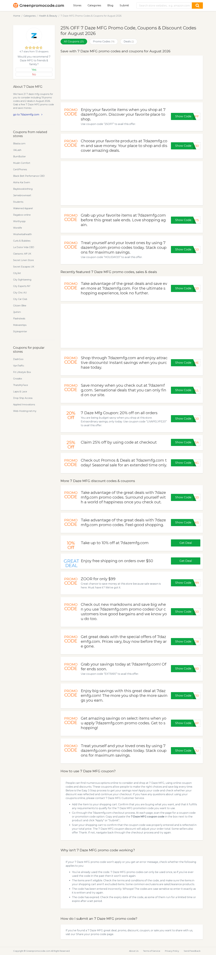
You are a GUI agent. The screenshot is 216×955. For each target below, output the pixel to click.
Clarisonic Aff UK (22, 253)
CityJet (17, 273)
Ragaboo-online (22, 214)
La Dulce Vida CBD (23, 247)
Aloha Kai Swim (21, 182)
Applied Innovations (24, 404)
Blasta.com (19, 143)
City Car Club (20, 299)
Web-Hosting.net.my (24, 411)
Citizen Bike (19, 305)
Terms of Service (151, 951)
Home (16, 15)
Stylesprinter (20, 331)
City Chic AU (20, 292)
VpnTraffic (18, 365)
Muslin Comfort (21, 163)
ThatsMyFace (20, 385)
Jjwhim (17, 312)
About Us (133, 951)
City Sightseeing (22, 279)
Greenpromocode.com (41, 5)
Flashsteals (19, 318)
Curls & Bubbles (21, 240)
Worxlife (17, 227)
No (34, 74)
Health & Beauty (48, 15)
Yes (34, 69)
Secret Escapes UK (23, 266)
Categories (94, 5)
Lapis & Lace (20, 391)
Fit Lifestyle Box (22, 372)
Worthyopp (19, 221)
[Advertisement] (132, 77)
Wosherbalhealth (22, 234)
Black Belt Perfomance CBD (29, 176)
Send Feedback (192, 951)
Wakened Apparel (23, 208)
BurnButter (19, 156)
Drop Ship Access (22, 398)
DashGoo (18, 359)
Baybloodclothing (23, 188)
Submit (124, 5)
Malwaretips (19, 325)
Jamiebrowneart (22, 195)
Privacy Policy (172, 951)
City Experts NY (21, 286)
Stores (77, 5)
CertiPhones (20, 169)
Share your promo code (91, 934)
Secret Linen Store (23, 260)
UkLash (17, 150)
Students (18, 201)
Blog (110, 5)
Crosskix (17, 378)
